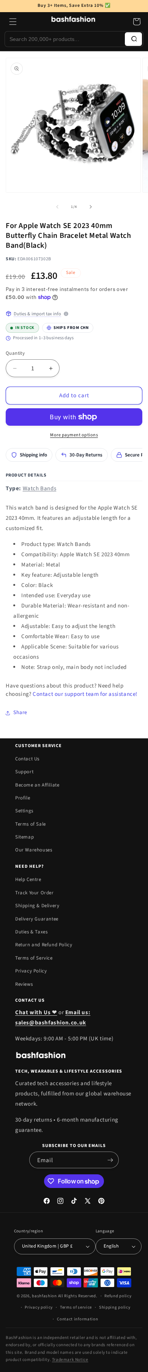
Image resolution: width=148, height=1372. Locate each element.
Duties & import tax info (37, 313)
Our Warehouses (33, 849)
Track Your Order (34, 892)
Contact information (77, 1319)
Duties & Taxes (31, 931)
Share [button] (20, 712)
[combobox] (65, 39)
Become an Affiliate (37, 785)
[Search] (133, 39)
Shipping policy (115, 1307)
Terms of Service (34, 958)
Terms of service (76, 1307)
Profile (22, 798)
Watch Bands (40, 488)
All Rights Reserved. (78, 1296)
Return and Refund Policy (43, 944)
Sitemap (24, 837)
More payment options (74, 435)
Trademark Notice (70, 1359)
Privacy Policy (31, 971)
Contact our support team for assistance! (85, 694)
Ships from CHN (65, 326)
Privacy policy (39, 1307)
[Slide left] (57, 206)
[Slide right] (90, 206)
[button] (13, 21)
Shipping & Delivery (37, 905)
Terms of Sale (30, 824)
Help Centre (28, 879)
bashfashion (44, 1296)
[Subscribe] (110, 1160)
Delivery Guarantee (36, 919)
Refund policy (117, 1296)
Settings (24, 810)
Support (24, 771)
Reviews (24, 984)
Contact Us (27, 758)
